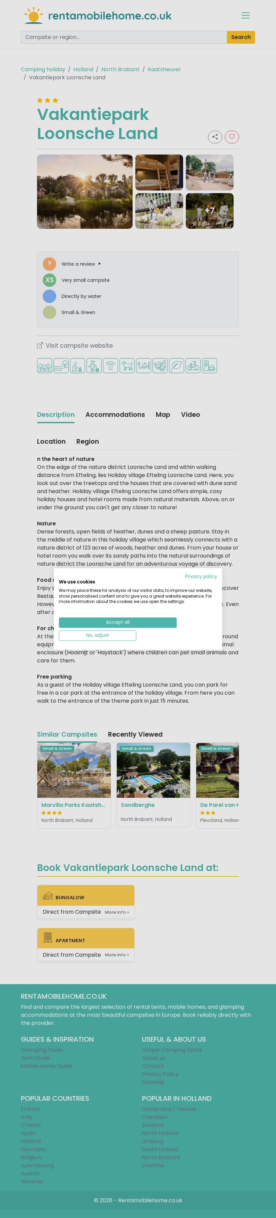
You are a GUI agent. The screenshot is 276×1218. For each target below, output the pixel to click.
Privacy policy (201, 576)
